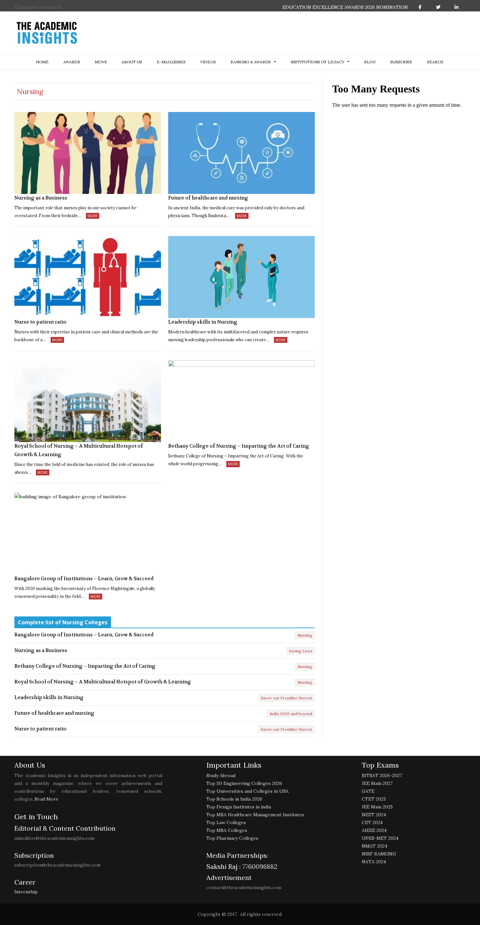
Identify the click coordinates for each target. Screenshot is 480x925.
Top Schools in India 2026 (234, 799)
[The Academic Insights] (47, 33)
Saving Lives (300, 650)
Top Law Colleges (226, 822)
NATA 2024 (374, 862)
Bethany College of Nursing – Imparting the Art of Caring (238, 446)
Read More (46, 799)
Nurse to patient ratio (40, 322)
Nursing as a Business (40, 198)
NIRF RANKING (379, 854)
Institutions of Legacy (317, 61)
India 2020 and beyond (291, 713)
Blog (370, 61)
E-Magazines (171, 61)
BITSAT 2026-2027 (382, 775)
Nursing (304, 635)
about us (131, 61)
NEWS (101, 61)
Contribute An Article (38, 7)
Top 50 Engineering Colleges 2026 (244, 783)
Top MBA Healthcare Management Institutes (255, 815)
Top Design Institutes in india (238, 807)
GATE (368, 791)
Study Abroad (220, 775)
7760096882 (259, 866)
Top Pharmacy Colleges (232, 838)
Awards (71, 61)
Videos (208, 61)
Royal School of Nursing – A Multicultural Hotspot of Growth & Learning (78, 450)
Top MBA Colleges (226, 830)
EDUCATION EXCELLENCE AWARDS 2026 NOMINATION (345, 7)
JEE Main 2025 (377, 807)
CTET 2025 (374, 799)
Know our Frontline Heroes (286, 697)
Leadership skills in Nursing (202, 322)
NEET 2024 (374, 815)
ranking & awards (251, 61)
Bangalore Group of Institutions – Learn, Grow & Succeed (83, 578)
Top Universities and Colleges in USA (247, 791)
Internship (26, 892)
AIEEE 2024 (374, 830)
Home (42, 61)
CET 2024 (372, 822)
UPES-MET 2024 (380, 838)
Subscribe (401, 61)
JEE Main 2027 (377, 783)
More (93, 216)
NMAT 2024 (374, 846)
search (435, 61)
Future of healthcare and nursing (208, 198)
